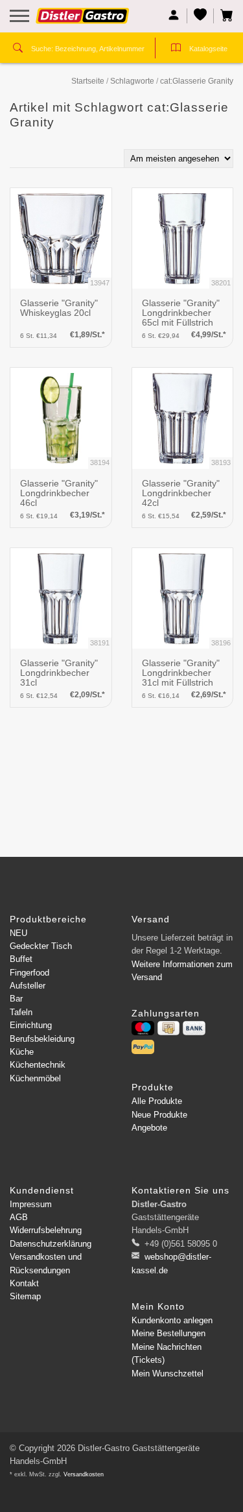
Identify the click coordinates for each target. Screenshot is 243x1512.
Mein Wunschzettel (167, 1373)
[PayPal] (143, 1047)
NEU (18, 933)
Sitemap (25, 1296)
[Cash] (168, 1028)
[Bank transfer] (194, 1028)
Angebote (149, 1128)
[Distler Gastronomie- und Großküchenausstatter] (83, 21)
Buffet (21, 959)
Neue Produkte (159, 1115)
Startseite (87, 81)
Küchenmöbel (35, 1078)
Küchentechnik (37, 1065)
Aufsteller (27, 985)
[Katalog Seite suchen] (176, 49)
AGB (19, 1217)
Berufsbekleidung (42, 1039)
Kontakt (24, 1283)
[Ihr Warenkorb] (223, 15)
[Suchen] (18, 49)
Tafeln (21, 1012)
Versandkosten (84, 1474)
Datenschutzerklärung (50, 1244)
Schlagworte (132, 81)
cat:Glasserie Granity (196, 81)
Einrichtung (31, 1025)
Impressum (31, 1204)
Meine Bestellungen (168, 1333)
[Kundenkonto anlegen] (174, 15)
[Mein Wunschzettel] (200, 15)
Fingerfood (29, 973)
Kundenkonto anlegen (172, 1320)
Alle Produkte (157, 1101)
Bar (16, 998)
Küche (22, 1052)
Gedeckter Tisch (41, 946)
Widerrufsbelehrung (46, 1230)
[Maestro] (143, 1028)
